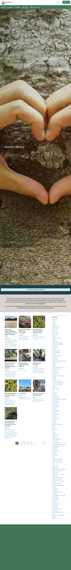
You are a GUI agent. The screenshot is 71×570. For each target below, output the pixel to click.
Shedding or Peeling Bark (57, 459)
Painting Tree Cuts (55, 434)
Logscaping (54, 422)
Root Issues (40, 400)
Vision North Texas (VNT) (57, 508)
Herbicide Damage (56, 405)
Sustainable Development (57, 477)
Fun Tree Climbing (55, 389)
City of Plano (54, 345)
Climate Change (55, 347)
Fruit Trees (54, 387)
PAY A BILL (58, 2)
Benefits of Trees (8, 374)
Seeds (53, 457)
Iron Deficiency (55, 417)
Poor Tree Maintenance (56, 439)
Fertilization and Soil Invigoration (58, 375)
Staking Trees (55, 467)
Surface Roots (55, 475)
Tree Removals (7, 346)
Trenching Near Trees (56, 503)
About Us (3, 7)
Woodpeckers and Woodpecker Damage (58, 516)
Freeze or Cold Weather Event (58, 382)
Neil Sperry (54, 429)
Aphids (53, 322)
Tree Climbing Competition (57, 492)
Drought (53, 365)
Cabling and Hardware (56, 337)
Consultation (17, 7)
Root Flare (54, 452)
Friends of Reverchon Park (57, 384)
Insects (20, 338)
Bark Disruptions (55, 327)
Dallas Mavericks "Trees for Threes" (59, 360)
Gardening (54, 394)
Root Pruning (54, 455)
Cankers (53, 339)
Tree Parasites (55, 497)
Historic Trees (9, 373)
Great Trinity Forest (56, 397)
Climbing (54, 349)
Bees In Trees (55, 331)
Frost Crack (54, 385)
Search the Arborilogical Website (35, 289)
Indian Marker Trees (36, 369)
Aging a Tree (7, 429)
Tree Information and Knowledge (38, 372)
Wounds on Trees (55, 518)
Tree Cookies (54, 493)
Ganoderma (54, 392)
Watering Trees (55, 510)
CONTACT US (66, 2)
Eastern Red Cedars (56, 369)
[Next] (43, 443)
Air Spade (54, 321)
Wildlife (53, 513)
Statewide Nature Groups (57, 470)
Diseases (6, 400)
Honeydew (54, 409)
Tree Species (35, 339)
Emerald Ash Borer (25, 336)
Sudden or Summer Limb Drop (58, 474)
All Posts (55, 317)
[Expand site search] (69, 6)
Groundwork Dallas (56, 400)
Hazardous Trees (8, 432)
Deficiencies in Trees (56, 362)
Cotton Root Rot (55, 357)
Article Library (25, 7)
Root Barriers (54, 449)
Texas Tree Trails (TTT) (56, 483)
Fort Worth (54, 379)
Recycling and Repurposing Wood (25, 398)
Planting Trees (35, 336)
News (14, 373)
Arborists (11, 429)
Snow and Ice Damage (56, 462)
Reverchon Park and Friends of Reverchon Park (58, 447)
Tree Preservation (13, 345)
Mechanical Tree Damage (57, 424)
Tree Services (10, 7)
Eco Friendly (54, 370)
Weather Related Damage (57, 512)
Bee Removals (55, 329)
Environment (54, 374)
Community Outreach (34, 7)
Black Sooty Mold (55, 334)
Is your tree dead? (55, 419)
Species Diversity (55, 465)
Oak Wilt (53, 432)
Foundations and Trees (56, 380)
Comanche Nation (8, 371)
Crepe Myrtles (55, 359)
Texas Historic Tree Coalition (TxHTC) (57, 481)
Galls (53, 390)
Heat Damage (55, 404)
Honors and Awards (56, 410)
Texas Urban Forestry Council (58, 485)
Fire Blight (54, 377)
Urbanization (13, 346)
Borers (20, 336)
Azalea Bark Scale (55, 326)
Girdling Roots (55, 395)
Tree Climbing (55, 490)
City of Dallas (23, 370)
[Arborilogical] (6, 3)
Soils (53, 464)
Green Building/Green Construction (59, 399)
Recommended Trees (56, 442)
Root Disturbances (10, 435)
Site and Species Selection (40, 338)
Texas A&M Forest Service (57, 479)
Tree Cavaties (55, 488)
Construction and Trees (56, 355)
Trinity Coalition (55, 505)
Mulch (26, 397)
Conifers (53, 354)
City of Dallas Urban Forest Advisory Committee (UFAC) (57, 343)
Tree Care (23, 338)
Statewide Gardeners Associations (59, 469)
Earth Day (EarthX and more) (58, 367)
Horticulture (54, 412)
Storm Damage (55, 472)
